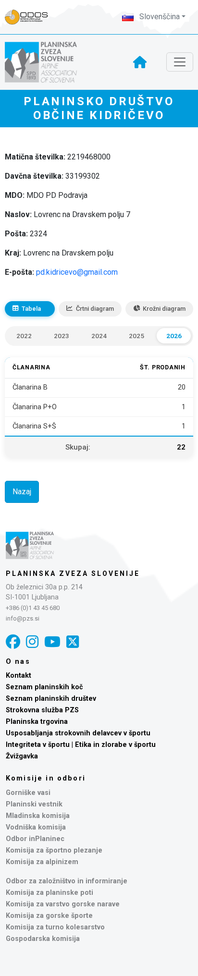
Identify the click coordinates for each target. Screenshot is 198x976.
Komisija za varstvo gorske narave (63, 904)
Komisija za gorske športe (49, 916)
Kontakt (18, 675)
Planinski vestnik (34, 804)
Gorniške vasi (28, 793)
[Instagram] (32, 642)
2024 (99, 336)
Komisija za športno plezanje (54, 850)
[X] (72, 642)
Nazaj (21, 491)
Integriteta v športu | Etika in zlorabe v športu (81, 745)
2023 (61, 336)
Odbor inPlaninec (35, 839)
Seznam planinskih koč (44, 687)
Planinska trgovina (37, 722)
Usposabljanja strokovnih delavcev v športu (78, 733)
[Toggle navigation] (179, 62)
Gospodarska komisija (43, 939)
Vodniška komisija (36, 827)
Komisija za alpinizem (42, 862)
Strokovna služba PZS (42, 710)
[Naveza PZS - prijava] (31, 17)
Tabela (31, 308)
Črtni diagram (95, 308)
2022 (24, 336)
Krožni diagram (164, 308)
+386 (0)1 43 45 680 (33, 607)
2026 (174, 336)
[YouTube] (52, 642)
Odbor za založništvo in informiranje (66, 881)
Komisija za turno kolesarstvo (55, 927)
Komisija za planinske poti (49, 893)
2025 (136, 336)
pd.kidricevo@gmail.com (77, 272)
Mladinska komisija (38, 816)
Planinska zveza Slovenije (73, 573)
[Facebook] (13, 642)
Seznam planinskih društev (51, 699)
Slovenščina (158, 16)
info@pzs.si (22, 618)
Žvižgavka (22, 756)
